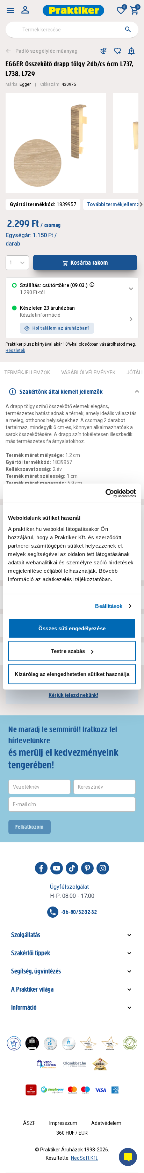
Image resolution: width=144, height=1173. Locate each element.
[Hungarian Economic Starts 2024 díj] (14, 1043)
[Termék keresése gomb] (128, 29)
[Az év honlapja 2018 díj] (50, 1043)
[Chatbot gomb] (128, 1157)
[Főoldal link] (73, 10)
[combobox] (72, 30)
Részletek (15, 350)
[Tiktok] (72, 868)
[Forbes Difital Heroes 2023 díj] (32, 1043)
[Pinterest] (87, 868)
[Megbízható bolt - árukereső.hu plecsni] (130, 1043)
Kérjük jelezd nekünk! (73, 695)
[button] (91, 289)
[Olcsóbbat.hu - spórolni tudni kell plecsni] (75, 1064)
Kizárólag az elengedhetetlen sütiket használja (72, 674)
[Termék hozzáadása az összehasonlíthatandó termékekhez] (103, 51)
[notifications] (131, 51)
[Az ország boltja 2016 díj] (88, 1043)
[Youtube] (56, 868)
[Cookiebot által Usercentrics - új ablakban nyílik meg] (105, 493)
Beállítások (108, 606)
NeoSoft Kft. (84, 1158)
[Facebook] (41, 868)
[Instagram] (102, 868)
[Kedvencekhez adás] (117, 51)
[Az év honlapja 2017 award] (110, 1043)
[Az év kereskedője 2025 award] (100, 1064)
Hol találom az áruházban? (61, 328)
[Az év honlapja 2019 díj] (68, 1043)
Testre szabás (68, 651)
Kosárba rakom (89, 262)
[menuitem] (10, 10)
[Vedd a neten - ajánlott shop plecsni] (47, 1064)
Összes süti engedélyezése (72, 628)
